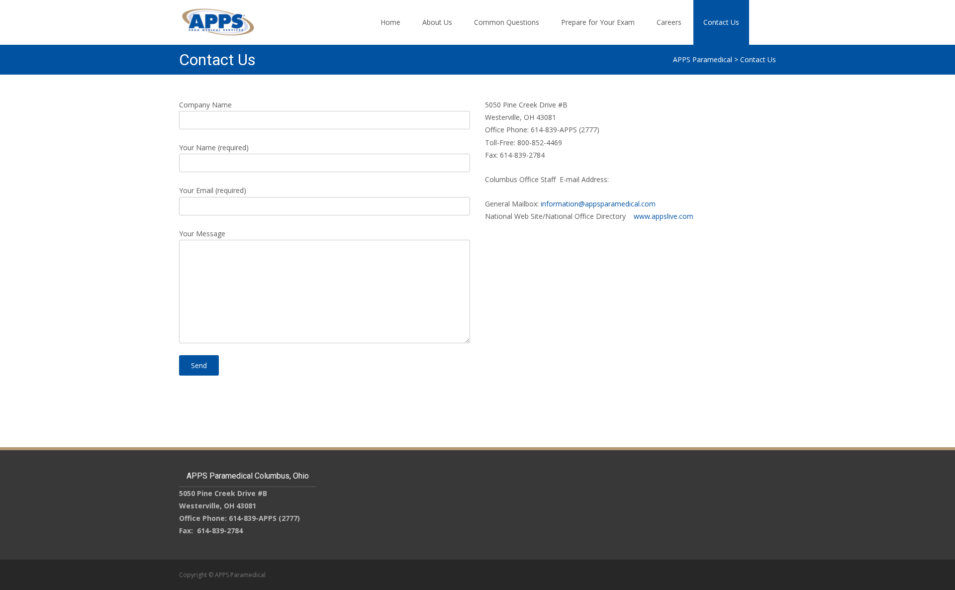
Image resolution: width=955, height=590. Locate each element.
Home (390, 22)
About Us (437, 22)
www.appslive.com (663, 216)
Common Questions (506, 22)
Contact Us (721, 22)
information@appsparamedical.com (598, 203)
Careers (669, 22)
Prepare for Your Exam (598, 22)
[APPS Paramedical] (209, 20)
